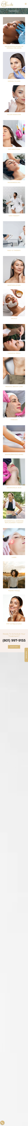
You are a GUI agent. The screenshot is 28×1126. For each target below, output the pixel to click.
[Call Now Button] (2, 1123)
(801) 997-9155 (14, 640)
